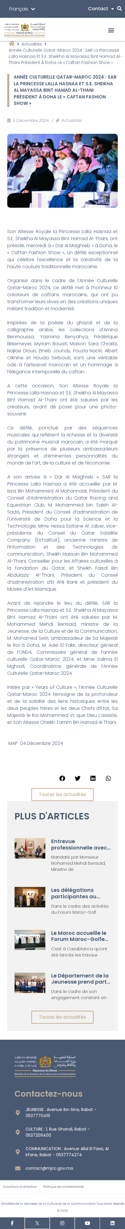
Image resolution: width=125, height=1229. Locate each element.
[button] (111, 30)
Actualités (32, 44)
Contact (98, 8)
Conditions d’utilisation (20, 1187)
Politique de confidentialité (63, 1187)
